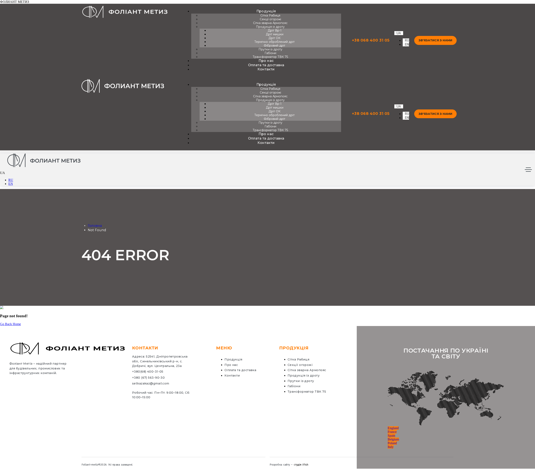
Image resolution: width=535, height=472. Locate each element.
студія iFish (301, 464)
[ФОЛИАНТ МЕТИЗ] (44, 161)
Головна (95, 226)
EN (10, 183)
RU (10, 180)
